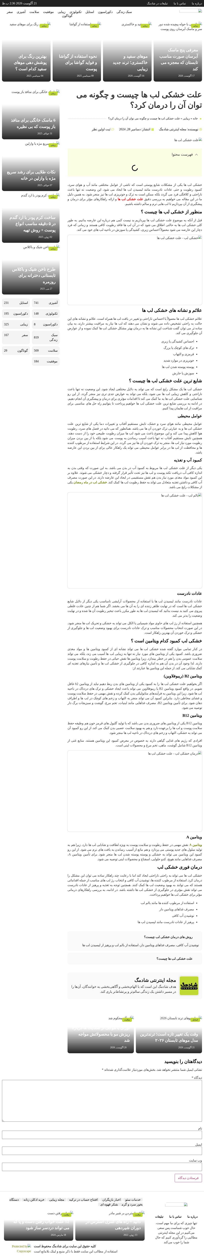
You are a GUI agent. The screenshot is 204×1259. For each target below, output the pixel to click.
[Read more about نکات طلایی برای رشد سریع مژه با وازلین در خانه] (31, 166)
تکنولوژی (75, 12)
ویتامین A (195, 844)
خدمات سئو (133, 1199)
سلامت (34, 12)
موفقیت (48, 12)
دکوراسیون (105, 12)
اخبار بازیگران (111, 1199)
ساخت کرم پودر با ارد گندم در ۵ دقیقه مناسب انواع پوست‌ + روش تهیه (33, 223)
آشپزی (21, 12)
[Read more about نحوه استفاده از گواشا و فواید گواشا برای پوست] (77, 52)
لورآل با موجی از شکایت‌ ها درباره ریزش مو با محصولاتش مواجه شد (101, 1034)
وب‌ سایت (195, 1160)
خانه (195, 118)
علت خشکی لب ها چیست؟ (175, 958)
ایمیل (198, 1144)
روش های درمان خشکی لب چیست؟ (168, 937)
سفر (10, 12)
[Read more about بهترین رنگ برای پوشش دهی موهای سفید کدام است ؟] (26, 52)
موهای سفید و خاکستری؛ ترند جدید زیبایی (130, 62)
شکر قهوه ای (109, 1204)
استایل (89, 12)
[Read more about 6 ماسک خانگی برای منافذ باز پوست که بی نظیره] (31, 114)
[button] (196, 154)
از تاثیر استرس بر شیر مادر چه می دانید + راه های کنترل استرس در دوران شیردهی (111, 1221)
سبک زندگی (124, 12)
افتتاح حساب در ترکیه (83, 1199)
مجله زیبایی (56, 1199)
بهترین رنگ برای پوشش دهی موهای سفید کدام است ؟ (30, 62)
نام (200, 1128)
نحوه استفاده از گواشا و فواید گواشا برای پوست (78, 62)
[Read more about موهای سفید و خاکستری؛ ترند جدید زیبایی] (127, 52)
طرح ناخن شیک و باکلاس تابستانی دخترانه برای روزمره (34, 275)
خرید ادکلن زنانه (34, 1199)
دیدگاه (197, 1077)
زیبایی (62, 12)
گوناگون (67, 16)
